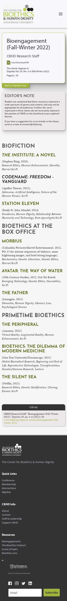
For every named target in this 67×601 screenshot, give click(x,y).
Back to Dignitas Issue (15, 85)
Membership (9, 484)
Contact (6, 514)
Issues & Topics (10, 549)
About (5, 510)
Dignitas (6, 492)
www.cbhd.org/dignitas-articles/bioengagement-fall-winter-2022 (31, 421)
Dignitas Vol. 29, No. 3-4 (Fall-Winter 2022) (28, 71)
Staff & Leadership (12, 518)
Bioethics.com (9, 553)
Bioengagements (11, 541)
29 (17, 75)
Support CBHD (10, 522)
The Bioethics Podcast (14, 545)
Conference (8, 480)
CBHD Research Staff (23, 56)
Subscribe (51, 592)
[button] (60, 14)
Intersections (9, 488)
